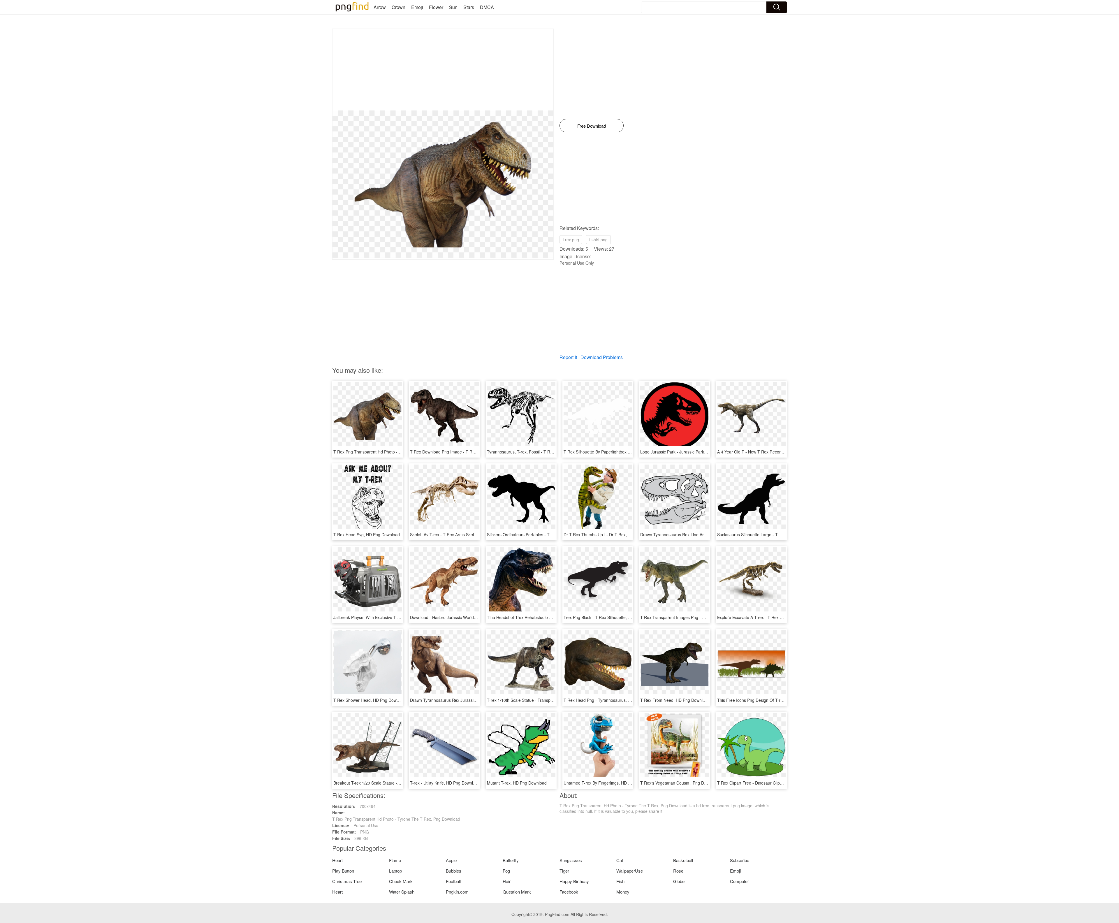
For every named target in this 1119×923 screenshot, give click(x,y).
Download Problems (601, 357)
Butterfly (511, 860)
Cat (619, 860)
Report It (568, 357)
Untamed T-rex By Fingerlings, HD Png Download (609, 783)
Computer (739, 881)
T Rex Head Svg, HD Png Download (366, 534)
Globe (679, 881)
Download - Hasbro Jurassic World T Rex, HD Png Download (466, 617)
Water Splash (401, 892)
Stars (468, 7)
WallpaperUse (629, 871)
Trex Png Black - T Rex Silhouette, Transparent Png (611, 617)
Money (622, 892)
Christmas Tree (347, 881)
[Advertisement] (442, 69)
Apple (451, 860)
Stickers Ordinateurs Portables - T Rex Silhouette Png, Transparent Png (553, 534)
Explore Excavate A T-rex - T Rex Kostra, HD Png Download (772, 617)
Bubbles (453, 871)
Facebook (569, 892)
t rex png (571, 239)
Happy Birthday (574, 881)
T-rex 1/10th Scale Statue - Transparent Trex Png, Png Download (547, 700)
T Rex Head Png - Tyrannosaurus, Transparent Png (611, 700)
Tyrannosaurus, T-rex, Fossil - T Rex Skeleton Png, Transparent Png (550, 452)
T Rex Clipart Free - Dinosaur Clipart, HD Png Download (769, 783)
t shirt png (598, 239)
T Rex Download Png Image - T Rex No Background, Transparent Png (475, 452)
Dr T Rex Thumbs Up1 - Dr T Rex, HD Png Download (613, 534)
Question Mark (517, 892)
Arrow (380, 7)
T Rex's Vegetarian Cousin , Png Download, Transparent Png (696, 783)
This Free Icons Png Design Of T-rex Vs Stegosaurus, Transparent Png (782, 700)
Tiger (564, 871)
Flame (395, 860)
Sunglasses (571, 860)
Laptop (395, 871)
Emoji (417, 7)
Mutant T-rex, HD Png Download (517, 783)
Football (453, 881)
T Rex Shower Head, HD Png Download (370, 700)
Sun (453, 7)
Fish (620, 881)
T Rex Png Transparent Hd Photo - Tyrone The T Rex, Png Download (397, 452)
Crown (398, 7)
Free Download (591, 126)
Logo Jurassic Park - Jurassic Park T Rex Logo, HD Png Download (701, 452)
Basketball (683, 860)
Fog (506, 871)
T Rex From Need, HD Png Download (675, 700)
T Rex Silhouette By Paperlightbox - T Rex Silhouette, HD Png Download (630, 452)
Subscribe (739, 860)
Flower (436, 7)
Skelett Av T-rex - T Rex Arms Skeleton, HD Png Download (464, 534)
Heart (337, 860)
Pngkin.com (457, 892)
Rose (678, 871)
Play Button (343, 871)
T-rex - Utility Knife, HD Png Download (445, 783)
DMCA (487, 7)
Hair (507, 881)
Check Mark (401, 881)
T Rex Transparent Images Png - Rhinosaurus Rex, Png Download (701, 617)
